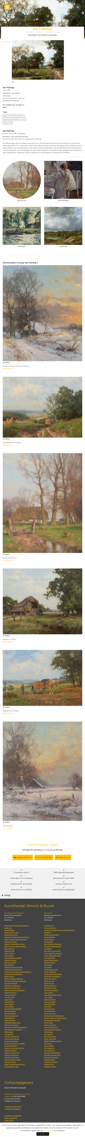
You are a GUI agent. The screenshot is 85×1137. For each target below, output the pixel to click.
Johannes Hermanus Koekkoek (15, 981)
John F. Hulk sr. (9, 953)
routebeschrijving (63, 857)
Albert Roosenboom (11, 1025)
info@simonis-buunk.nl (12, 1101)
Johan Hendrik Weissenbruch (14, 1064)
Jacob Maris (8, 1000)
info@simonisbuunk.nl (23, 857)
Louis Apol (8, 928)
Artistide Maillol (49, 1004)
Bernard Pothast (10, 1011)
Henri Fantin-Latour (51, 960)
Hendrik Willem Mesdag (12, 1009)
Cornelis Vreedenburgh (52, 1053)
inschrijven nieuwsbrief (13, 1107)
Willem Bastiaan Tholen (52, 1041)
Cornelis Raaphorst (51, 1027)
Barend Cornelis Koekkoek (13, 979)
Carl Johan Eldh (49, 958)
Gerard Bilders (9, 930)
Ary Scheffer (8, 1034)
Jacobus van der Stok (11, 1053)
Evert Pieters (48, 1023)
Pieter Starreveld (50, 1039)
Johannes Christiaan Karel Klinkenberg (17, 972)
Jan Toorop (48, 1044)
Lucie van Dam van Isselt (53, 953)
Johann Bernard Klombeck (13, 974)
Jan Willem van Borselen (53, 944)
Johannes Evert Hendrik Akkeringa (16, 926)
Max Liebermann (50, 1002)
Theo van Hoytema (51, 990)
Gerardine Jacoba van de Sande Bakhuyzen (59, 930)
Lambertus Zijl (49, 1064)
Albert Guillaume (50, 972)
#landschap (8, 123)
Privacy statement (10, 1118)
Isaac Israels (48, 993)
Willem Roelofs (9, 1020)
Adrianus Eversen (10, 942)
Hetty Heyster (49, 983)
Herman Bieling (49, 937)
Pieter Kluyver (9, 976)
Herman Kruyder (50, 1000)
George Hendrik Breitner (52, 946)
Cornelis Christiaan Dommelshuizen (16, 937)
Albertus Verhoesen (11, 1055)
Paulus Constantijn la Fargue (14, 944)
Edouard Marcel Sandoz (52, 1030)
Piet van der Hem (50, 988)
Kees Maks (48, 1007)
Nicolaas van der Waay (52, 1055)
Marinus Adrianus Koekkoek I (14, 990)
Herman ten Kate (10, 963)
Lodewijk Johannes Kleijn (13, 970)
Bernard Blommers (10, 935)
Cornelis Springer (10, 1050)
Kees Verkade (49, 1046)
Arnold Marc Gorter (51, 970)
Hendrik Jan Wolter (51, 1062)
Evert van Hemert (50, 979)
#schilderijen (19, 116)
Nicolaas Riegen (10, 1013)
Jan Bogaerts (48, 942)
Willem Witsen (49, 1060)
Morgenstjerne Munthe (52, 1020)
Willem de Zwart (50, 1067)
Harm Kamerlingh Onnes (52, 995)
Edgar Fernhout (49, 963)
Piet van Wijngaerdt (51, 1057)
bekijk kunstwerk (8, 368)
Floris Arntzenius (50, 928)
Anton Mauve (9, 1007)
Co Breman (48, 949)
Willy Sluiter (48, 1032)
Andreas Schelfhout (11, 1037)
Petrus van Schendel (11, 1039)
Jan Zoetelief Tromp (11, 1067)
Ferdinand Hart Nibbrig (52, 976)
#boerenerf (21, 119)
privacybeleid (49, 1130)
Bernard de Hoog (50, 986)
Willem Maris (9, 1004)
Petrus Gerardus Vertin (12, 1060)
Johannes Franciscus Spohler (14, 1044)
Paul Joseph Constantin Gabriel (15, 946)
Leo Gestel (48, 967)
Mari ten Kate (9, 965)
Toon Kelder (48, 997)
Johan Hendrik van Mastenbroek (55, 1018)
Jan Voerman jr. (49, 1048)
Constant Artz (49, 926)
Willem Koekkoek (10, 993)
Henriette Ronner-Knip (12, 1023)
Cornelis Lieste (9, 997)
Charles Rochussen (11, 1016)
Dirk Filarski (48, 965)
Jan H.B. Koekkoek (10, 983)
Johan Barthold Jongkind (12, 958)
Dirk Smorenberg (50, 1037)
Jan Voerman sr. (49, 1050)
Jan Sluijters (48, 1034)
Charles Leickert (10, 995)
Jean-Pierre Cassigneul (52, 951)
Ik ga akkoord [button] (42, 1134)
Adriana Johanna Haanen (53, 974)
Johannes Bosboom (11, 933)
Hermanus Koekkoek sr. (12, 986)
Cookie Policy (9, 1120)
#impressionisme (9, 119)
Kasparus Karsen (10, 960)
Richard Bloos (49, 939)
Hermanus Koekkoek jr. (12, 988)
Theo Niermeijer (49, 1011)
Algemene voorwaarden (12, 1116)
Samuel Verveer (10, 1062)
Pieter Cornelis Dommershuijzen (15, 939)
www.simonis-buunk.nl (12, 1099)
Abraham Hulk (9, 951)
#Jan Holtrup (8, 116)
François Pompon (50, 1025)
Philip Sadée (8, 1032)
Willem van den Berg (51, 935)
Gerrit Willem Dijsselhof (52, 956)
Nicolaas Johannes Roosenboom (15, 1027)
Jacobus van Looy (50, 1013)
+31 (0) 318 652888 (44, 857)
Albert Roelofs (9, 1018)
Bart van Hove (9, 949)
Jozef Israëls (8, 956)
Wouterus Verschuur (11, 1057)
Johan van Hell (49, 981)
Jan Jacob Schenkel (11, 1041)
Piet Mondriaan (49, 1009)
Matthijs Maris (9, 1002)
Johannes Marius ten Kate (13, 967)
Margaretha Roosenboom (13, 1030)
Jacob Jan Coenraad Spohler (14, 1048)
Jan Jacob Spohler (10, 1046)
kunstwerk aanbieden (13, 1109)
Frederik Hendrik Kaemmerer (54, 1016)
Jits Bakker (48, 933)
